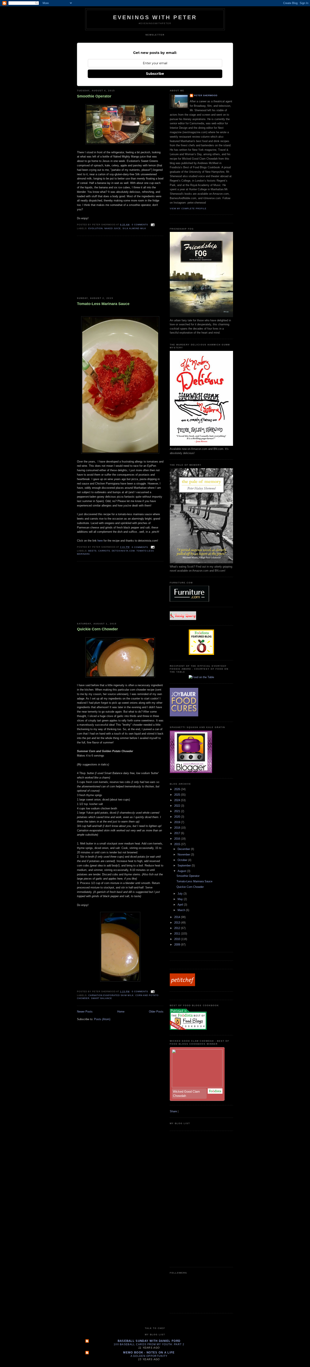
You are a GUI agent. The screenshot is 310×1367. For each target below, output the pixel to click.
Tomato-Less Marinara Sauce (103, 304)
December (184, 849)
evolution (95, 228)
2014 (177, 917)
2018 (177, 827)
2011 (177, 933)
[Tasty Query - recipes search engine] (183, 619)
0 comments (140, 224)
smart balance (101, 998)
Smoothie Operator (94, 96)
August (182, 871)
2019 (177, 822)
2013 (177, 922)
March (182, 910)
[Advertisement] (108, 266)
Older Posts (156, 1011)
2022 (177, 805)
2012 (177, 928)
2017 (177, 833)
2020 (177, 816)
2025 (177, 794)
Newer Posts (85, 1011)
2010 (177, 939)
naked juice (112, 228)
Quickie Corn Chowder (97, 629)
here (100, 540)
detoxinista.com (123, 551)
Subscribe (155, 74)
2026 (177, 789)
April (181, 904)
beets (92, 551)
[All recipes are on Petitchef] (182, 985)
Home (120, 1011)
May (181, 899)
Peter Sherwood (205, 95)
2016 (177, 838)
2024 (177, 800)
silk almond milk (134, 228)
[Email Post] (152, 224)
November (184, 854)
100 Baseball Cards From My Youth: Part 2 (149, 1344)
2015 (177, 844)
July (180, 893)
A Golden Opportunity (149, 1356)
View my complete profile (188, 208)
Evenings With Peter (155, 17)
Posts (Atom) (102, 1019)
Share (173, 1111)
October (183, 860)
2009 (177, 944)
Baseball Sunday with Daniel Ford (149, 1340)
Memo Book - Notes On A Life (149, 1352)
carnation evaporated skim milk (110, 995)
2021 (177, 811)
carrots (104, 551)
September (185, 865)
